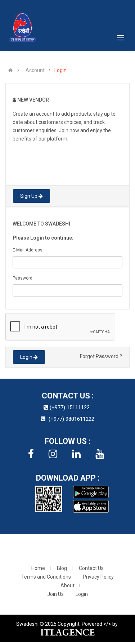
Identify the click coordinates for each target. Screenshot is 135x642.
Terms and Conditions (46, 577)
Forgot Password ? (101, 356)
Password (22, 278)
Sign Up (29, 196)
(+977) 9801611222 (71, 419)
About (67, 585)
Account (35, 70)
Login (60, 70)
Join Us (55, 594)
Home (38, 568)
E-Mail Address (27, 250)
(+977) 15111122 (70, 407)
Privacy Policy (98, 577)
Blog (62, 568)
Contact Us (91, 568)
